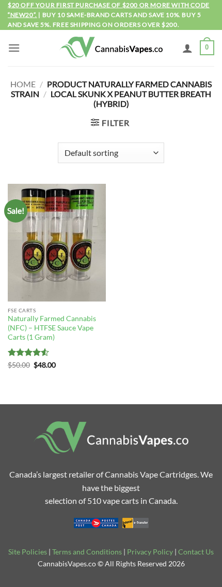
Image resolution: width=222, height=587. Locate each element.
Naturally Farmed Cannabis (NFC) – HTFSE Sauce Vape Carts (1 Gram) (52, 327)
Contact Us (196, 551)
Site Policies (27, 551)
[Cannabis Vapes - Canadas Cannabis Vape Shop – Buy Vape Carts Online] (111, 47)
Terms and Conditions (87, 551)
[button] (14, 47)
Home (23, 84)
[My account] (187, 48)
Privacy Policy (150, 551)
